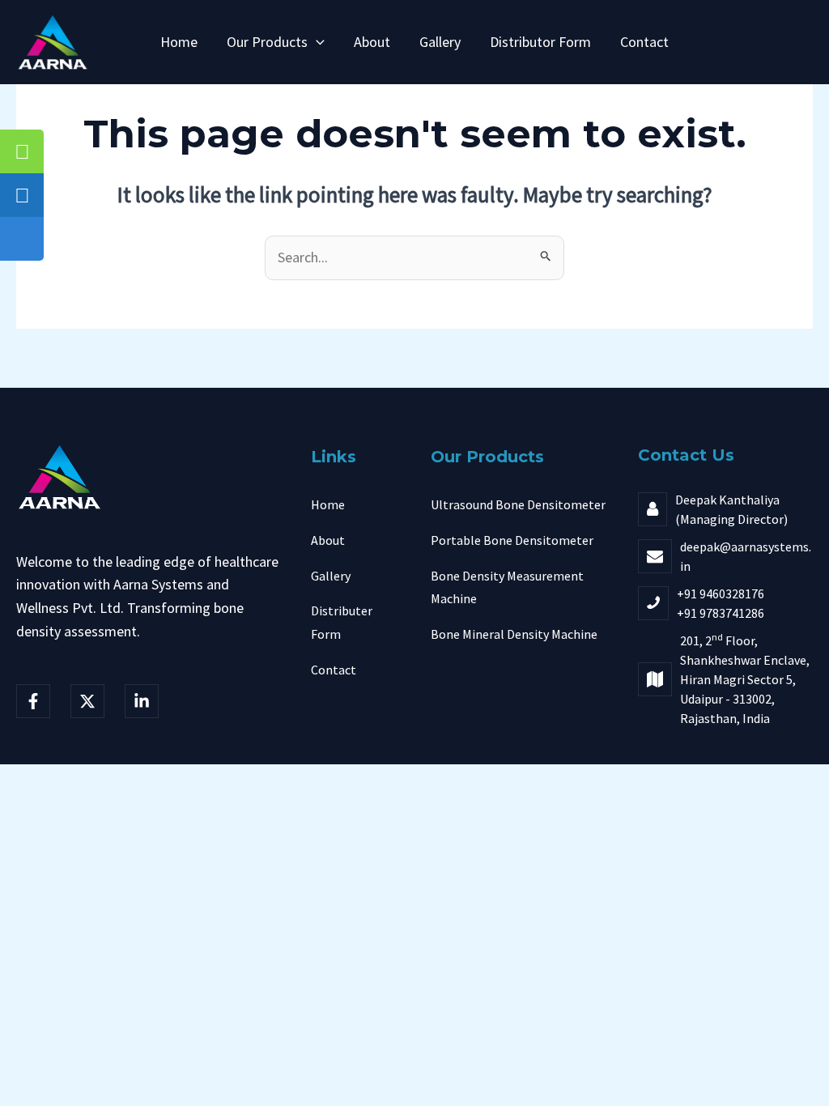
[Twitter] (87, 701)
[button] (316, 42)
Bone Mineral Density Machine (514, 634)
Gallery (440, 41)
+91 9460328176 (720, 593)
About (372, 41)
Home (179, 41)
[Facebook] (33, 701)
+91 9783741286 (720, 613)
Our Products (267, 41)
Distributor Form (540, 41)
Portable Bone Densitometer (512, 540)
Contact (644, 41)
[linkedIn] (142, 701)
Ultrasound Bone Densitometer (518, 504)
